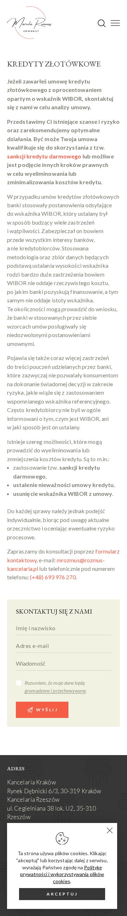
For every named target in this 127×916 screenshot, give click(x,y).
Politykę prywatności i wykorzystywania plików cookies (62, 874)
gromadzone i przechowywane (55, 691)
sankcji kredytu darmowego (44, 156)
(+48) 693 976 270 (53, 577)
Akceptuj (62, 894)
